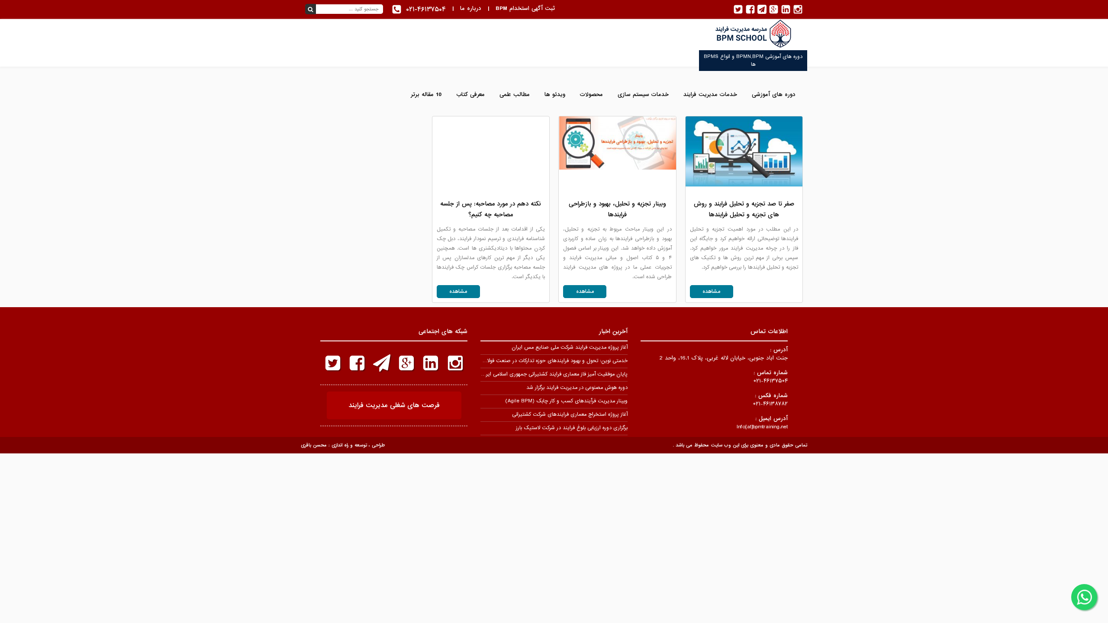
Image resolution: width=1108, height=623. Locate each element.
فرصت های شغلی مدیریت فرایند (394, 405)
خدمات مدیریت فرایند (710, 94)
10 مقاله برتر (426, 94)
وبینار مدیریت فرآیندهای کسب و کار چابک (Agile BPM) (566, 401)
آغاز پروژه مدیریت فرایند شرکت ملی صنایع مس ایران (570, 347)
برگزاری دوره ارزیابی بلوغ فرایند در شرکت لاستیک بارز (572, 428)
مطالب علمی (514, 94)
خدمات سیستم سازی (643, 94)
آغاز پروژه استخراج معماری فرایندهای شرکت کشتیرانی (570, 414)
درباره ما (470, 8)
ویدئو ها (554, 94)
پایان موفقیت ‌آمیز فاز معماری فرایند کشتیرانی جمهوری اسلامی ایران (554, 374)
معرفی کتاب (470, 94)
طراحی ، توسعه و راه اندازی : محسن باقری (343, 445)
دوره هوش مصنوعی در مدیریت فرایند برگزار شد (577, 388)
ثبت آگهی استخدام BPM (525, 8)
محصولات (591, 94)
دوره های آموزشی (774, 94)
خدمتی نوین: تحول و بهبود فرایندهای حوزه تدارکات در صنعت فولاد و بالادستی (544, 361)
